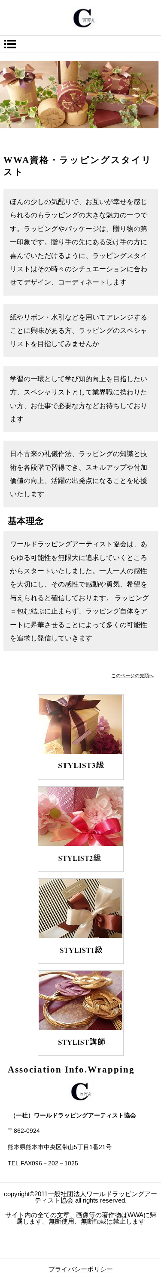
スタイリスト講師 (81, 1013)
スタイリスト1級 (81, 921)
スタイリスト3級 (81, 737)
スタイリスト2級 (81, 829)
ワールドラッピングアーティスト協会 (80, 18)
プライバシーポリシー (81, 1269)
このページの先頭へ (132, 675)
